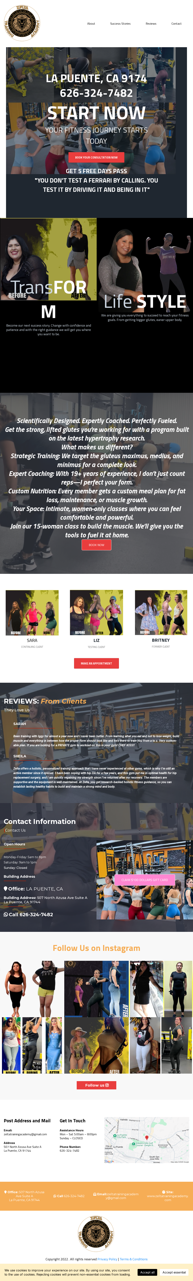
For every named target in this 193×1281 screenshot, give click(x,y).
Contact (177, 23)
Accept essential (174, 1272)
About (91, 23)
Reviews (151, 23)
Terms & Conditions (134, 1259)
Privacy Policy (107, 1259)
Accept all (147, 1272)
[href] (146, 1140)
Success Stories (120, 23)
